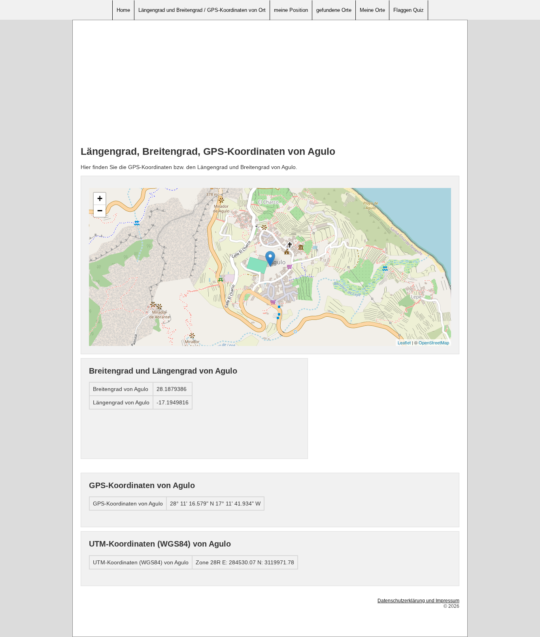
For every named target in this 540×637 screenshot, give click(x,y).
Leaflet (404, 342)
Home (123, 10)
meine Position (291, 10)
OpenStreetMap (434, 342)
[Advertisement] (270, 83)
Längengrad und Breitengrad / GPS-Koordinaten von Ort (202, 10)
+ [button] (99, 198)
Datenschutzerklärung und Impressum (418, 600)
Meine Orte (372, 10)
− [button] (99, 211)
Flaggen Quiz (408, 10)
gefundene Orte (333, 10)
